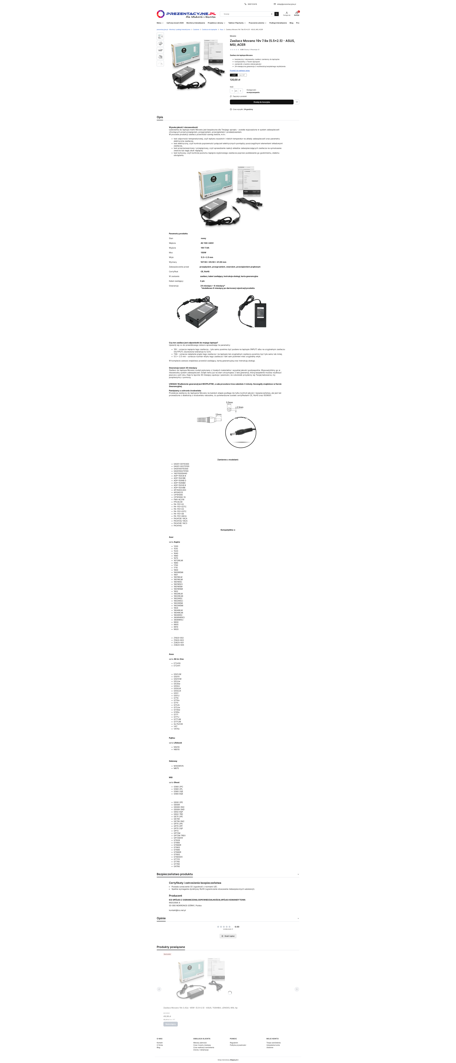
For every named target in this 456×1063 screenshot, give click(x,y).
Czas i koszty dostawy (202, 1045)
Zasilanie (196, 29)
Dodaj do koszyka (262, 102)
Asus (221, 29)
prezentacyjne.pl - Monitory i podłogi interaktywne (173, 29)
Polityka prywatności (238, 1045)
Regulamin (234, 1043)
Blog (158, 1047)
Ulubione (269, 1047)
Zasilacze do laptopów (209, 29)
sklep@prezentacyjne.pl (286, 4)
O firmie (160, 1045)
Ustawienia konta (273, 1045)
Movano (233, 36)
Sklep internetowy (227, 1060)
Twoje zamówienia (273, 1043)
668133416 (252, 4)
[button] (276, 14)
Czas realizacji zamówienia (203, 1047)
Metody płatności (200, 1043)
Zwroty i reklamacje (201, 1050)
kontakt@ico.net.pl (177, 910)
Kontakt (160, 1043)
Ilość (231, 87)
